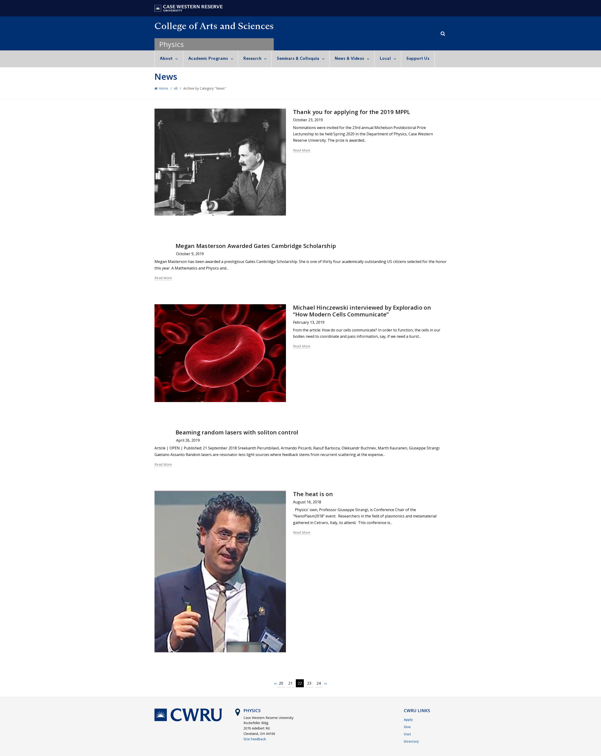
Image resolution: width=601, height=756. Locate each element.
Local (385, 58)
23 (309, 683)
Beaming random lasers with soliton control (237, 432)
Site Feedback (254, 739)
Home (163, 88)
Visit (407, 734)
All (175, 88)
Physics (171, 44)
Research (252, 58)
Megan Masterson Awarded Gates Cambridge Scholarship (256, 246)
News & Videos (349, 58)
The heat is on (313, 494)
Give (407, 727)
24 (318, 683)
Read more (302, 150)
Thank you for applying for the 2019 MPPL (351, 112)
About (166, 58)
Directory (411, 741)
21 (290, 683)
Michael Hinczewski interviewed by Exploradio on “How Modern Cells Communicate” (362, 311)
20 (281, 683)
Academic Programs (208, 58)
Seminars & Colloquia (298, 58)
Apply (408, 719)
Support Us (417, 58)
